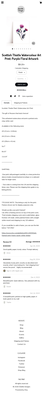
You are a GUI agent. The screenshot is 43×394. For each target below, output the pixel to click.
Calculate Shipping (21, 68)
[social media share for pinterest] (19, 96)
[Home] (21, 8)
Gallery (21, 338)
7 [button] (24, 48)
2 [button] (14, 48)
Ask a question (27, 96)
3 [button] (16, 48)
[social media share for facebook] (11, 96)
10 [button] (30, 48)
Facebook (21, 361)
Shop (21, 325)
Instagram (21, 357)
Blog (21, 328)
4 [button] (18, 48)
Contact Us (21, 344)
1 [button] (12, 48)
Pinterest (21, 367)
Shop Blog (21, 370)
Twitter (21, 364)
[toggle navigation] (2, 2)
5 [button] (20, 48)
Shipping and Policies (21, 341)
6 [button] (22, 48)
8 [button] (26, 48)
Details (7, 103)
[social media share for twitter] (15, 96)
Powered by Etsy (21, 390)
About (21, 331)
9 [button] (28, 48)
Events (21, 335)
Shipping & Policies (20, 103)
